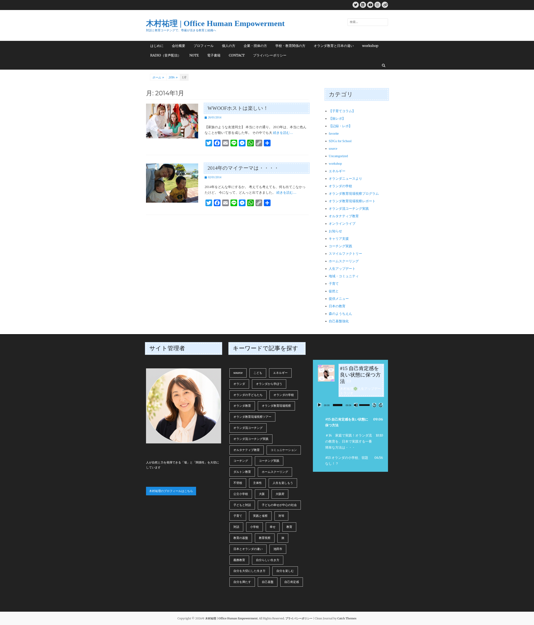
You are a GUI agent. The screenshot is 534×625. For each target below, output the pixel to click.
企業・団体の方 (255, 46)
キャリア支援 (339, 238)
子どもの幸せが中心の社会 (279, 505)
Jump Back (374, 405)
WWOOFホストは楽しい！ (238, 108)
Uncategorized (338, 156)
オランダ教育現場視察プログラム (354, 193)
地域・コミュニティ (344, 276)
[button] (350, 422)
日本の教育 (337, 306)
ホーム (158, 77)
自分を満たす (242, 582)
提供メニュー (339, 298)
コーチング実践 (340, 246)
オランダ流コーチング (248, 428)
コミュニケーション (284, 450)
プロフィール (204, 46)
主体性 (257, 483)
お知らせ (335, 231)
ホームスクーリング (344, 261)
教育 (289, 527)
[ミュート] (356, 405)
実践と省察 (260, 516)
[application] (350, 405)
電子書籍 (213, 55)
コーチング (240, 461)
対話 (236, 527)
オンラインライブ (342, 223)
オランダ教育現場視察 (276, 406)
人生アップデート (342, 268)
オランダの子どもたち (248, 395)
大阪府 (280, 494)
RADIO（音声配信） (165, 55)
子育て (334, 283)
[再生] (319, 405)
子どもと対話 (242, 505)
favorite (334, 133)
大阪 (262, 494)
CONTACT (237, 55)
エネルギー (337, 171)
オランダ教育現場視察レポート (352, 201)
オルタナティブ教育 (344, 216)
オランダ (239, 384)
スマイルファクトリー (345, 253)
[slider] (337, 405)
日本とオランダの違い (248, 549)
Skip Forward (381, 405)
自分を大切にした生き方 (249, 571)
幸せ (273, 527)
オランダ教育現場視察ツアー (252, 417)
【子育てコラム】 (342, 111)
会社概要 (178, 46)
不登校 (237, 483)
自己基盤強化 (339, 321)
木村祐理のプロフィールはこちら (171, 491)
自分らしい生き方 (267, 560)
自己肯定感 (291, 582)
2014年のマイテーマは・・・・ (243, 168)
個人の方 (228, 46)
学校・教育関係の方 (290, 46)
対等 (281, 516)
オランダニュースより (345, 178)
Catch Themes (346, 618)
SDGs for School (340, 141)
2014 (173, 77)
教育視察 (265, 538)
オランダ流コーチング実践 (349, 208)
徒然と (334, 291)
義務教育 (239, 560)
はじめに (157, 46)
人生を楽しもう (283, 483)
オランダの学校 (340, 186)
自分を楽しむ (285, 571)
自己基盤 (267, 582)
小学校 (254, 527)
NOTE (194, 55)
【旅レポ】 (337, 118)
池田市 (277, 549)
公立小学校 (240, 494)
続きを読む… (283, 132)
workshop (370, 46)
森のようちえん (340, 313)
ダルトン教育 (242, 472)
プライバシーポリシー (269, 55)
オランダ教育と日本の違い (334, 46)
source (333, 148)
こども (257, 373)
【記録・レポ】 (340, 126)
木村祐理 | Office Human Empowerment (215, 23)
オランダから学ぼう (269, 384)
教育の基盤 (240, 538)
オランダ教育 (242, 406)
